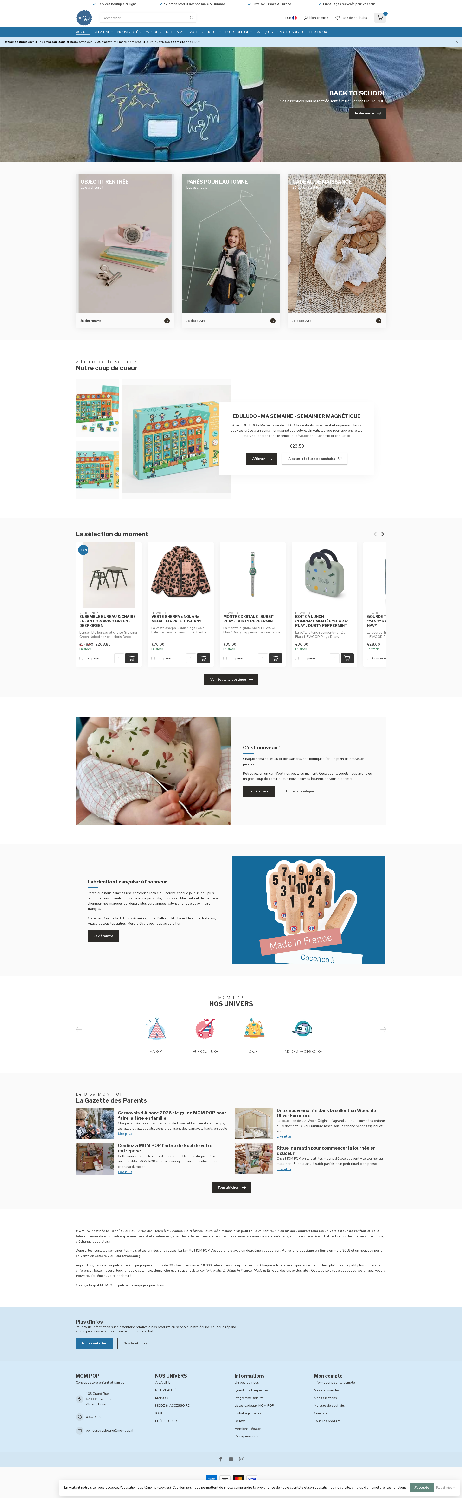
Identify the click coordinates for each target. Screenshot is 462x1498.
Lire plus (125, 1133)
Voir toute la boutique (228, 679)
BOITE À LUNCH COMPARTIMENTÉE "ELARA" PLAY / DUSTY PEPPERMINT (321, 621)
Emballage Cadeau (249, 1413)
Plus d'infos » (445, 1488)
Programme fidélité (249, 1398)
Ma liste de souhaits (329, 1405)
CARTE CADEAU (290, 32)
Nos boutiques (135, 1343)
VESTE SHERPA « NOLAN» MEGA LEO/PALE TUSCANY (176, 619)
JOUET (213, 32)
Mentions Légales (248, 1428)
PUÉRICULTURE (237, 32)
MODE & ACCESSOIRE (183, 32)
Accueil (83, 32)
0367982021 (95, 1417)
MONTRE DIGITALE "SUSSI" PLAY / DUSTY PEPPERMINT (249, 619)
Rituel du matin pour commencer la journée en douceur (326, 1150)
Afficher (258, 458)
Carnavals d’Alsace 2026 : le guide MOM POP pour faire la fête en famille (172, 1115)
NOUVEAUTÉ (127, 32)
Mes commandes (327, 1390)
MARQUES (265, 32)
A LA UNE (102, 32)
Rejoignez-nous (246, 1436)
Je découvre (258, 791)
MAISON (152, 32)
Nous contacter (94, 1343)
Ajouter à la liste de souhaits (311, 458)
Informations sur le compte (334, 1382)
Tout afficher (228, 1187)
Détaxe (240, 1421)
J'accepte (422, 1487)
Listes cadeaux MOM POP (254, 1405)
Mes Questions (325, 1398)
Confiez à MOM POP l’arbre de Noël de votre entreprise (165, 1148)
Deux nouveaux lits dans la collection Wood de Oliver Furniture (326, 1113)
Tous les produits (327, 1421)
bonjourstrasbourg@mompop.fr (110, 1430)
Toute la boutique (299, 791)
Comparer (92, 658)
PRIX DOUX (318, 32)
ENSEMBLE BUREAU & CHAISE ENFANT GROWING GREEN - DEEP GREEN (107, 621)
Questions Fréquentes (252, 1390)
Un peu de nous (247, 1382)
